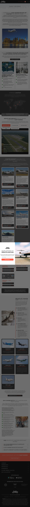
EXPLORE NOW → (7, 259)
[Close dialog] (29, 243)
